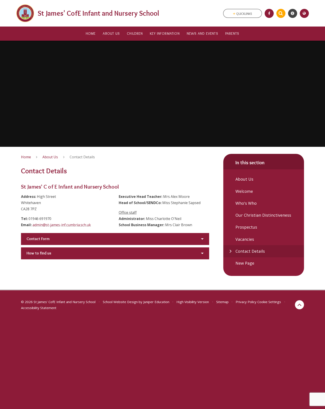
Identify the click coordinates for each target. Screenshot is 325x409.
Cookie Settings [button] (269, 302)
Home (26, 157)
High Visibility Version (192, 302)
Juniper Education (156, 302)
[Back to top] (299, 304)
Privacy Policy (246, 302)
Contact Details (82, 157)
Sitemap (222, 302)
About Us (50, 157)
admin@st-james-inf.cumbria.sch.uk (61, 224)
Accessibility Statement (38, 308)
